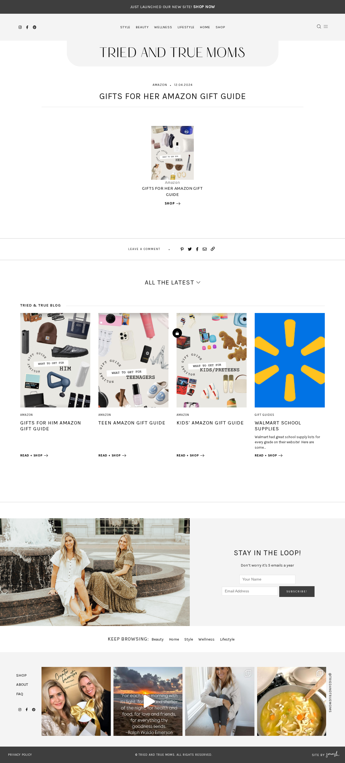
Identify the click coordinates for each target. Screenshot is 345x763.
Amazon (160, 85)
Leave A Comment (144, 249)
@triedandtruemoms (330, 693)
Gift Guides (264, 415)
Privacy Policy (20, 755)
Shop (220, 27)
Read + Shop (31, 455)
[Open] (76, 701)
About (22, 684)
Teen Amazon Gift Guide (131, 423)
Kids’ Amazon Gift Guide (210, 423)
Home (205, 27)
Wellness (163, 27)
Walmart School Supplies (278, 426)
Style (125, 27)
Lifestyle (186, 27)
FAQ (19, 693)
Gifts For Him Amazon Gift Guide (50, 426)
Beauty (142, 27)
